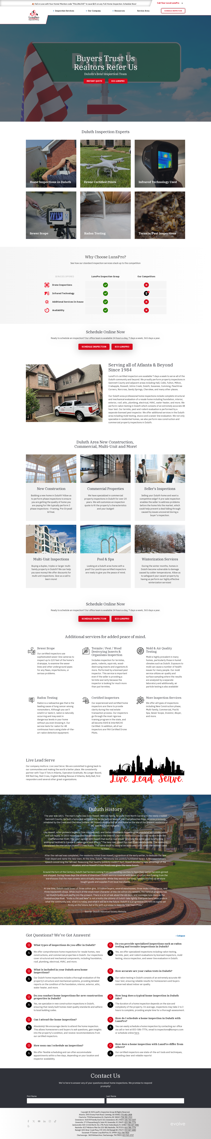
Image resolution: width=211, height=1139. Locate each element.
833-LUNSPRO (118, 81)
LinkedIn (44, 1121)
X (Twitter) (33, 1121)
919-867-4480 (130, 1130)
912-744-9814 (123, 1133)
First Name (32, 1096)
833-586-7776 (130, 1122)
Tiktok (55, 1121)
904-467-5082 (133, 1125)
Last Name (111, 1096)
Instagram (49, 1121)
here (136, 1032)
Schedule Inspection (173, 11)
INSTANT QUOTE (94, 81)
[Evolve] (178, 1124)
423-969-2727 (128, 1135)
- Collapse (180, 936)
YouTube (39, 1121)
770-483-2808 (126, 1115)
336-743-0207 (130, 1120)
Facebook (28, 1121)
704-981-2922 (126, 1117)
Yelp (28, 1126)
